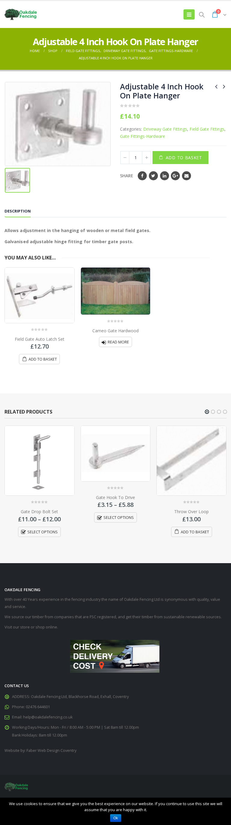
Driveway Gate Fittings (165, 129)
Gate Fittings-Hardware (142, 136)
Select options (42, 532)
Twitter (153, 175)
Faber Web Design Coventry (51, 750)
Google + (175, 175)
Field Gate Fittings (206, 129)
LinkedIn (164, 175)
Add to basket (184, 157)
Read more (118, 342)
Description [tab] (18, 211)
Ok (115, 818)
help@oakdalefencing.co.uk (47, 717)
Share (126, 175)
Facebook (142, 175)
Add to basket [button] (43, 359)
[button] (207, 411)
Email (186, 175)
